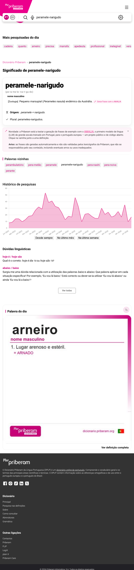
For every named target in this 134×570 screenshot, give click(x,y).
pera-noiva (110, 164)
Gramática (7, 521)
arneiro (36, 46)
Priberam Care (9, 558)
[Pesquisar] (25, 17)
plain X (6, 554)
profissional (97, 46)
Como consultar (10, 514)
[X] (27, 485)
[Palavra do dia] (126, 310)
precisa (50, 46)
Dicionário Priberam (14, 62)
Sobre (5, 510)
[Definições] (120, 17)
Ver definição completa (115, 447)
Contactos (7, 538)
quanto (22, 46)
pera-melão (34, 164)
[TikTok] (16, 485)
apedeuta (79, 46)
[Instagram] (10, 485)
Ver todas (67, 290)
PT (6, 17)
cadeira (8, 46)
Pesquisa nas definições (14, 506)
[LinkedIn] (21, 485)
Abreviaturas (8, 517)
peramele (51, 164)
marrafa (64, 46)
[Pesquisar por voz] (32, 17)
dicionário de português (71, 470)
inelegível (115, 46)
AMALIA (89, 131)
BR (12, 17)
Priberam (7, 542)
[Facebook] (5, 485)
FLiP (5, 546)
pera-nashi (94, 164)
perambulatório (15, 164)
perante (10, 170)
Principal (7, 502)
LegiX (5, 550)
